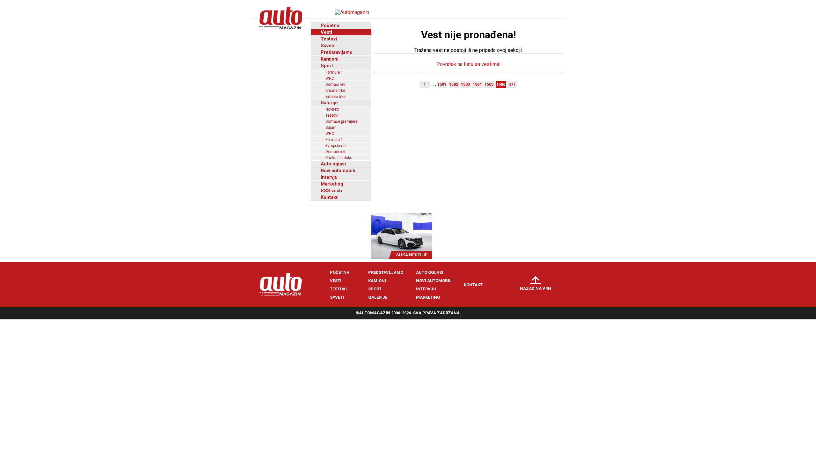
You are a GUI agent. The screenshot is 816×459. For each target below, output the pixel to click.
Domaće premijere (341, 121)
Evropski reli (335, 145)
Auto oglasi (333, 164)
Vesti (326, 32)
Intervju (329, 177)
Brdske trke (335, 96)
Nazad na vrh (535, 288)
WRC (329, 78)
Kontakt (329, 197)
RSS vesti (331, 190)
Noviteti (332, 109)
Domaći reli (335, 84)
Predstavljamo (337, 52)
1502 (453, 84)
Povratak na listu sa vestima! (468, 64)
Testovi (329, 39)
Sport (327, 66)
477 (512, 84)
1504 (477, 84)
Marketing (332, 184)
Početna (330, 25)
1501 (441, 84)
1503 (465, 84)
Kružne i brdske (338, 158)
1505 (488, 84)
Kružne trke (335, 90)
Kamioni (330, 59)
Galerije (329, 103)
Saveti (327, 45)
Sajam (331, 127)
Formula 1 (334, 72)
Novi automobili (338, 170)
